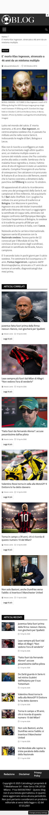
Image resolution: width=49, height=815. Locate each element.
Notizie (5, 50)
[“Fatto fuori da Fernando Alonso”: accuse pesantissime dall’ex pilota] (24, 412)
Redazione (9, 774)
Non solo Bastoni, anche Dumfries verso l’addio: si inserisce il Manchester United (22, 591)
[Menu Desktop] (4, 29)
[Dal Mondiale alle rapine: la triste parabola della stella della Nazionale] (8, 751)
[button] (46, 29)
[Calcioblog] (18, 19)
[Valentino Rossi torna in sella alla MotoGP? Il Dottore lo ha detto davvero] (24, 465)
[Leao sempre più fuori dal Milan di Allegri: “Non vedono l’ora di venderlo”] (24, 359)
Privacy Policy (38, 774)
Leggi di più (7, 339)
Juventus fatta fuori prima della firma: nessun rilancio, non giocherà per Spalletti (23, 327)
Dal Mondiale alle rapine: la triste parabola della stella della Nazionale (32, 751)
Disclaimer (24, 774)
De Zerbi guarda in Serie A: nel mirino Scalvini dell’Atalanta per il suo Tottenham (31, 679)
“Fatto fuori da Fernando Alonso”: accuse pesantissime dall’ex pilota (22, 433)
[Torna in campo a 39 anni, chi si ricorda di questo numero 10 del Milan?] (24, 517)
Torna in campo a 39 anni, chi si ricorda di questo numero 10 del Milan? (23, 538)
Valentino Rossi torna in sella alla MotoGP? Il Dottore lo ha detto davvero (24, 485)
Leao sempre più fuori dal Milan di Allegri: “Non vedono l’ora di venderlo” (23, 380)
